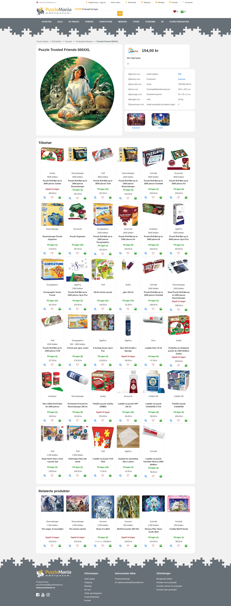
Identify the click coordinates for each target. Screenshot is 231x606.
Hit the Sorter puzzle (103, 292)
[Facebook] (37, 596)
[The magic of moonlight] (45, 546)
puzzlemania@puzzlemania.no (49, 585)
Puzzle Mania (42, 41)
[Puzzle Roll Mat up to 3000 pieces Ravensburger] (70, 198)
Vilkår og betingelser (93, 593)
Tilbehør (150, 22)
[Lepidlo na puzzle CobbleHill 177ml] (146, 420)
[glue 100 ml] (120, 309)
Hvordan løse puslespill (166, 590)
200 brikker (178, 525)
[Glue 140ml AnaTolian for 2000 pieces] (45, 420)
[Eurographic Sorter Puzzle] (45, 309)
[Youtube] (43, 596)
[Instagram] (48, 596)
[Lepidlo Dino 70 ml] (146, 365)
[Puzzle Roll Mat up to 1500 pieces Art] (120, 253)
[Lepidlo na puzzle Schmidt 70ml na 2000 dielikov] (146, 476)
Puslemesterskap (91, 597)
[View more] (52, 161)
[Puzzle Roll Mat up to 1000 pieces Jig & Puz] (70, 309)
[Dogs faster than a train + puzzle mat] (45, 475)
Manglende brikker (164, 579)
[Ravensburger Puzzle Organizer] (45, 253)
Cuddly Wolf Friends (178, 529)
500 (179, 74)
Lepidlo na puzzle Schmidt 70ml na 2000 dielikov (153, 462)
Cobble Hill (153, 396)
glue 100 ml (128, 292)
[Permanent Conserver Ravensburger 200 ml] (70, 420)
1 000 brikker (52, 455)
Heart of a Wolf (103, 529)
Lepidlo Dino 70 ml (153, 348)
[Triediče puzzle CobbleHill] (171, 420)
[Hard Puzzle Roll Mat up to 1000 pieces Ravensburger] (171, 310)
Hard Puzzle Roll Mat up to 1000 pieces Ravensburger (178, 295)
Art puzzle (178, 173)
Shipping (147, 2)
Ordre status (115, 2)
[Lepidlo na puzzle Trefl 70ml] (95, 475)
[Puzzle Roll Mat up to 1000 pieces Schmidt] (146, 309)
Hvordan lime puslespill (166, 582)
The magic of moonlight (52, 529)
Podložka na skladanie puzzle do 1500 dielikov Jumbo (178, 351)
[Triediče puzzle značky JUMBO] (95, 420)
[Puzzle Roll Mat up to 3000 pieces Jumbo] (45, 197)
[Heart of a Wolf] (95, 546)
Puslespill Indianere (84, 41)
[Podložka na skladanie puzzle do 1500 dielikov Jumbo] (171, 365)
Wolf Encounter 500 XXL (128, 529)
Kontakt (175, 2)
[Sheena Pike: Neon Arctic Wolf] (146, 546)
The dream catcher (77, 529)
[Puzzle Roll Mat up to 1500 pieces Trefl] (45, 365)
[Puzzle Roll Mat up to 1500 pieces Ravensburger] (120, 198)
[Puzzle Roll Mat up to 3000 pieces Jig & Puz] (171, 253)
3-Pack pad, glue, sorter (77, 348)
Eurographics (103, 229)
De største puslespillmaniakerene (129, 582)
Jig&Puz (178, 229)
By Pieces (74, 22)
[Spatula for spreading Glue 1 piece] (120, 475)
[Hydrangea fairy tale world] (70, 475)
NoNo (128, 285)
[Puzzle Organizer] (70, 253)
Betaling (161, 2)
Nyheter (46, 22)
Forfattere (105, 22)
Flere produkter (179, 22)
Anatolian (153, 229)
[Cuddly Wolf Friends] (171, 546)
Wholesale (132, 2)
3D (162, 22)
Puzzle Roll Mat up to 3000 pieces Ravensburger (77, 184)
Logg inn (102, 2)
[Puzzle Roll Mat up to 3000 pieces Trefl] (95, 197)
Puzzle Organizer (77, 236)
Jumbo (52, 173)
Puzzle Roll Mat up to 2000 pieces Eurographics (102, 239)
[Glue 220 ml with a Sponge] (120, 365)
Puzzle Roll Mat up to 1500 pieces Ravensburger (128, 184)
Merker (122, 22)
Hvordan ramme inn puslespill (169, 586)
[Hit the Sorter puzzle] (95, 309)
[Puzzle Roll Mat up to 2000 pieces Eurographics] (95, 254)
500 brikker (56, 41)
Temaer (89, 22)
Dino (153, 340)
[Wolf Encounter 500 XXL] (120, 546)
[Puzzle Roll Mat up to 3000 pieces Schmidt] (146, 197)
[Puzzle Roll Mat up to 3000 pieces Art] (171, 197)
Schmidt (153, 173)
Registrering (93, 2)
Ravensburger (78, 173)
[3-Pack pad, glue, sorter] (70, 365)
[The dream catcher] (70, 546)
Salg (60, 22)
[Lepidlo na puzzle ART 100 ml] (120, 420)
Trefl (103, 173)
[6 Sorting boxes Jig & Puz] (95, 365)
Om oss (87, 590)
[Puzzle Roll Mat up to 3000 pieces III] (146, 253)
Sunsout (68, 41)
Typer (136, 22)
